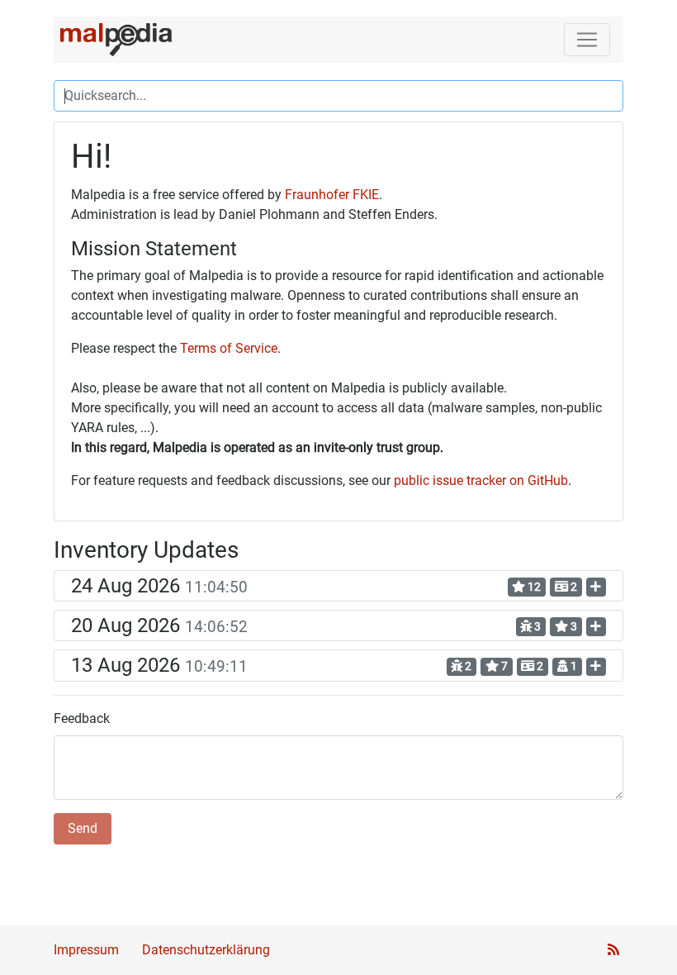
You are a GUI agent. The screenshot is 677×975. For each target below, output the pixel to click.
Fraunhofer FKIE (332, 194)
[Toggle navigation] (587, 39)
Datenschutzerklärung (206, 950)
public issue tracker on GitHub (481, 480)
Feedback (82, 718)
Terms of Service (228, 348)
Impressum (86, 950)
